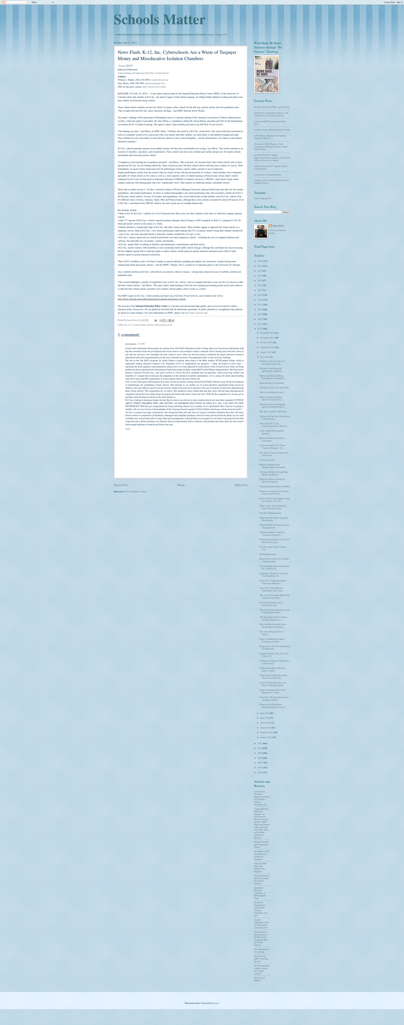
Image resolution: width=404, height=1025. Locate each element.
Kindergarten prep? (267, 554)
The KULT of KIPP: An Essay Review (261, 959)
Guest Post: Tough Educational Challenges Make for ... (272, 582)
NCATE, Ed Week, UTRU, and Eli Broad (271, 107)
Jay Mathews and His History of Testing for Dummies (261, 855)
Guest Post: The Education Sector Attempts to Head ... (274, 698)
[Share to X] (167, 320)
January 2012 (266, 737)
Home (181, 485)
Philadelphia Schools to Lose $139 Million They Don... (274, 541)
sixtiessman (130, 343)
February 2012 (267, 732)
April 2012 (265, 722)
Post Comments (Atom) (136, 491)
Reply (128, 428)
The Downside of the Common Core (272, 548)
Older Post (241, 485)
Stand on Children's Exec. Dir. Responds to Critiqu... (272, 691)
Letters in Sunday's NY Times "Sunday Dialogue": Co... (272, 446)
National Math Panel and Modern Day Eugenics (260, 867)
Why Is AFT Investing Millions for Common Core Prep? (274, 596)
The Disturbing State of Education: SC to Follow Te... (274, 567)
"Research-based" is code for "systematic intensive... (271, 533)
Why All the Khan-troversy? (271, 392)
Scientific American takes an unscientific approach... (271, 362)
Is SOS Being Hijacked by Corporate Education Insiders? (270, 137)
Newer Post (121, 485)
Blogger (215, 1002)
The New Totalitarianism (270, 512)
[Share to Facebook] (170, 320)
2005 (260, 772)
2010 (260, 748)
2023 (260, 275)
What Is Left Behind (259, 979)
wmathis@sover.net (159, 79)
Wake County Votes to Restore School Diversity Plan (272, 507)
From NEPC (126, 66)
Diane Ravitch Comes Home (271, 382)
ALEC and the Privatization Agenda (271, 432)
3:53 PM (141, 343)
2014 (260, 319)
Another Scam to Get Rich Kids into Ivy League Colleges (271, 181)
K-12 (131, 324)
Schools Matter (159, 18)
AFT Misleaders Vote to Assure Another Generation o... (273, 618)
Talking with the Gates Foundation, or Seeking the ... (274, 417)
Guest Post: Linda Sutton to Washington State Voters (271, 589)
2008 (260, 757)
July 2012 (264, 356)
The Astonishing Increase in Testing (271, 633)
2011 (260, 743)
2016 (260, 309)
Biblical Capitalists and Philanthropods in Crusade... (272, 466)
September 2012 (267, 347)
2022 (260, 280)
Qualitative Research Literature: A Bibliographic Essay (260, 893)
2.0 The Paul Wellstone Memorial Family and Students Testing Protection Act (262, 798)
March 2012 (265, 727)
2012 (260, 328)
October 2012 (266, 342)
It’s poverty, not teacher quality (267, 174)
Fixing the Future (267, 459)
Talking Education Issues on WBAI (274, 486)
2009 (260, 752)
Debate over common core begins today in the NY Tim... (274, 492)
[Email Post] (155, 319)
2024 (260, 270)
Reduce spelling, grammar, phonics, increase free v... (271, 398)
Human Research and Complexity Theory (261, 844)
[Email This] (161, 320)
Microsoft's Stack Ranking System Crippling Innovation (274, 611)
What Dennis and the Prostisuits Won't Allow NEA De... (273, 676)
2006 (260, 767)
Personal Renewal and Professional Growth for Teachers (262, 879)
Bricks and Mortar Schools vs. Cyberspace (272, 439)
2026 (260, 260)
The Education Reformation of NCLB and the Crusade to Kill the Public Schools (260, 938)
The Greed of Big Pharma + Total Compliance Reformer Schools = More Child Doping (271, 146)
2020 (260, 290)
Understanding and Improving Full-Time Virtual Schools (143, 72)
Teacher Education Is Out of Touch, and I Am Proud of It (261, 923)
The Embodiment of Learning (261, 950)
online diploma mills (163, 324)
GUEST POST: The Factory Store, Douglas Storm (274, 526)
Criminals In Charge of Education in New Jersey (274, 662)
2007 (260, 762)
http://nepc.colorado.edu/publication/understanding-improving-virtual (151, 299)
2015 (260, 314)
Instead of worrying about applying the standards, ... (271, 369)
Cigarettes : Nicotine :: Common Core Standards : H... (273, 574)
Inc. (126, 324)
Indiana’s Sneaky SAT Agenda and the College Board (270, 167)
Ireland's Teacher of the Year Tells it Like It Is (274, 655)
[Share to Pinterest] (173, 320)
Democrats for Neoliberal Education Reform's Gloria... (272, 706)
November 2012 (267, 337)
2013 (260, 323)
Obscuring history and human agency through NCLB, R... (272, 405)
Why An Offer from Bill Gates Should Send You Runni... (272, 625)
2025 (260, 265)
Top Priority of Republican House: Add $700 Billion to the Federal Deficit (271, 114)
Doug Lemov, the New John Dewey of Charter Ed (274, 647)
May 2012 (265, 717)
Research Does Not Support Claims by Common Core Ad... (274, 500)
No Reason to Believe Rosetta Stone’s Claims (272, 669)
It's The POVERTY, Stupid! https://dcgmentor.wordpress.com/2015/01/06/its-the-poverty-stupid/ (272, 157)
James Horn (278, 225)
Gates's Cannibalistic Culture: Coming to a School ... (272, 640)
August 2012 (266, 352)
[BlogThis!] (164, 320)
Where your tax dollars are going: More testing (274, 519)
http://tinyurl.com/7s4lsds (154, 86)
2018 (260, 299)
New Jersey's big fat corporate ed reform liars (273, 454)
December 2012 (267, 332)
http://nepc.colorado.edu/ (196, 312)
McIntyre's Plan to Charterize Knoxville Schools (272, 480)
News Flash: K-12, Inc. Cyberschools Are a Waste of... (273, 425)
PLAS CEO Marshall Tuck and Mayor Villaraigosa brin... (272, 684)
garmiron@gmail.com (155, 83)
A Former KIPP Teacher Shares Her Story (269, 123)
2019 (260, 294)
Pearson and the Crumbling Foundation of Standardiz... (272, 377)
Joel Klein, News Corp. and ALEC (274, 387)
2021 (260, 285)
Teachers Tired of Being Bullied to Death (272, 129)
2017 (260, 304)
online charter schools (143, 324)
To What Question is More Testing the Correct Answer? (262, 969)
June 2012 (265, 713)
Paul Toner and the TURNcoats (272, 411)
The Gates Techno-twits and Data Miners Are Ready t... (273, 473)
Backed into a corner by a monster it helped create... (274, 560)
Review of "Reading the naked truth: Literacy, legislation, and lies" (260, 909)
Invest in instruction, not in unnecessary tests (271, 604)
